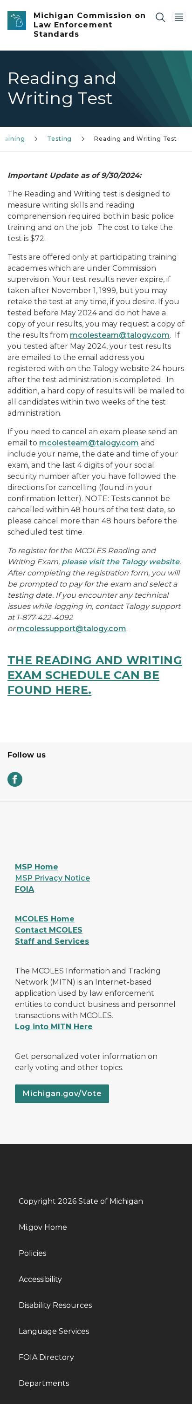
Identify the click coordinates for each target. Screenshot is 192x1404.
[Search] (160, 17)
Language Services (54, 1331)
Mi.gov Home (43, 1227)
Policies (32, 1253)
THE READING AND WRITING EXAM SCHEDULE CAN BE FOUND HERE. (94, 675)
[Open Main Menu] (179, 17)
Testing (59, 138)
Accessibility (40, 1279)
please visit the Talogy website (120, 561)
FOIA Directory (46, 1357)
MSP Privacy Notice (52, 878)
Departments (44, 1383)
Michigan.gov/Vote (62, 1093)
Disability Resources (55, 1305)
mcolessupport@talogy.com (71, 628)
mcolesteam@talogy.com (120, 335)
